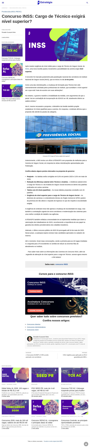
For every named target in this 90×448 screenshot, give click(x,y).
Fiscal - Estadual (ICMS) (9, 384)
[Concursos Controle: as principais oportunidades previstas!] (74, 407)
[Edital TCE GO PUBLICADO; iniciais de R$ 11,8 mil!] (12, 90)
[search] (87, 3)
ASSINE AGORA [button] (36, 310)
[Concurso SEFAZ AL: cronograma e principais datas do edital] (12, 69)
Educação (34, 384)
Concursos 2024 (32, 330)
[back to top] (86, 444)
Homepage (5, 7)
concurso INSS (61, 264)
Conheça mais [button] (35, 291)
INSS (27, 69)
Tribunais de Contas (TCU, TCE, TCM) (72, 416)
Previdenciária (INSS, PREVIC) (18, 7)
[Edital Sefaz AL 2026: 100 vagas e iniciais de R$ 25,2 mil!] (15, 375)
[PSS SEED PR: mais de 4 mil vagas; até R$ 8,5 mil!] (45, 375)
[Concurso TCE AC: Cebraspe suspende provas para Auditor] (12, 50)
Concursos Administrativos (36, 327)
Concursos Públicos (8, 416)
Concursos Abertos (33, 324)
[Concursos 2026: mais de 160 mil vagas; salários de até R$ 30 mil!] (15, 407)
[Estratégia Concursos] (45, 3)
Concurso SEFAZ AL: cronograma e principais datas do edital (12, 79)
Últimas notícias (66, 384)
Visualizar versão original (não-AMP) (53, 441)
